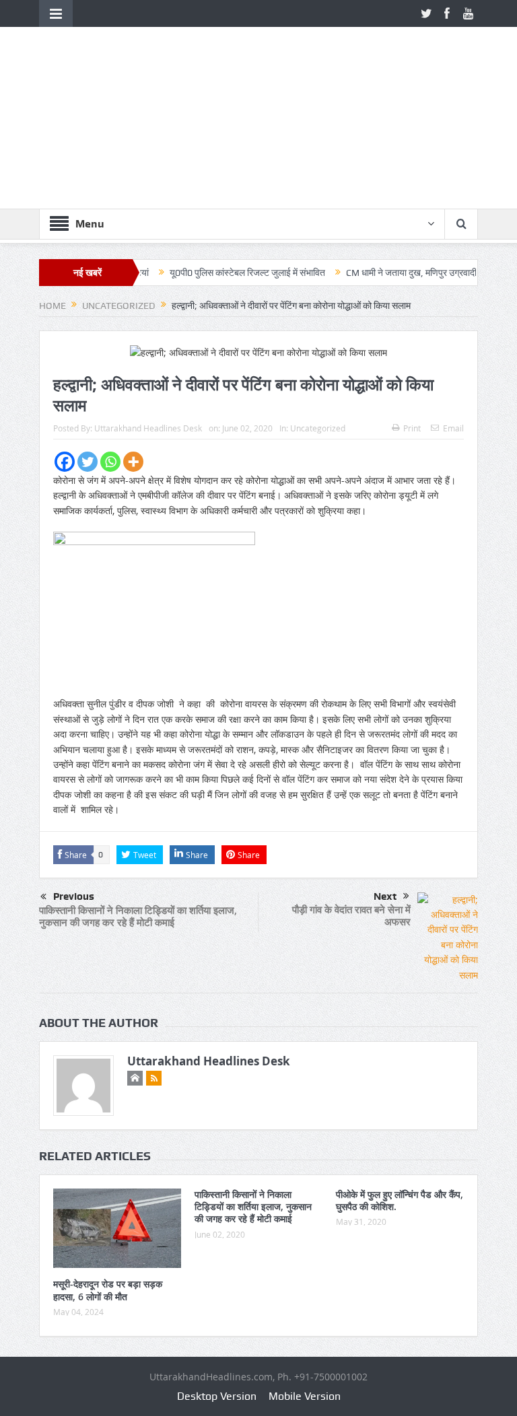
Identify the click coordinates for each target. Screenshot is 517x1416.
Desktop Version (216, 1396)
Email (453, 428)
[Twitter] (87, 462)
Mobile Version (305, 1396)
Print (412, 428)
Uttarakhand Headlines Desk (148, 428)
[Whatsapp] (110, 462)
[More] (133, 462)
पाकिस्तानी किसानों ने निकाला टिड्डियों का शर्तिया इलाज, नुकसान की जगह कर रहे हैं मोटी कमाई (138, 916)
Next (385, 896)
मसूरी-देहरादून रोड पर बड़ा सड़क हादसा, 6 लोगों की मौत (107, 1289)
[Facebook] (65, 462)
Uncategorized (317, 428)
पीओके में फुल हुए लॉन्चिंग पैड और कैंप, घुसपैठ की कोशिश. (399, 1200)
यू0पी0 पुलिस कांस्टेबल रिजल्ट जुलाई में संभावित (222, 272)
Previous (73, 896)
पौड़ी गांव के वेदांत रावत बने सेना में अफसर (351, 915)
